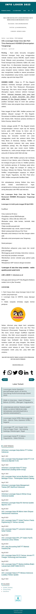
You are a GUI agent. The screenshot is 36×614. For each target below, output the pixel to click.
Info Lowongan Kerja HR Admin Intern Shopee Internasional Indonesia (17, 512)
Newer (5, 379)
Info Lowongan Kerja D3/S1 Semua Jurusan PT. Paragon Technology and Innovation (18, 556)
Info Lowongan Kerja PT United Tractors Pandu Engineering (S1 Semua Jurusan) (18, 521)
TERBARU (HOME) (5, 10)
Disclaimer (6, 591)
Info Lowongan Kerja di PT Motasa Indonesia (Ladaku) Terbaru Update (17, 574)
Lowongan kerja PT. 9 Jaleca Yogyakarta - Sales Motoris (14, 437)
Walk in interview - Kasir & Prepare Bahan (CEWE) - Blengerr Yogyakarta (18, 401)
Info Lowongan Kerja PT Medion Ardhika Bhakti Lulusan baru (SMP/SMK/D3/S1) (18, 565)
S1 (32, 10)
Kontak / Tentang (7, 587)
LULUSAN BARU (17, 10)
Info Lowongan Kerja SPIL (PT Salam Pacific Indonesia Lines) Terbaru (17, 539)
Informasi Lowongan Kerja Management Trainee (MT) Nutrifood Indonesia (15, 486)
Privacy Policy (7, 589)
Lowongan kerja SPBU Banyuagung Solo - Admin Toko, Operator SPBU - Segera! (17, 420)
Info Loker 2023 (18, 4)
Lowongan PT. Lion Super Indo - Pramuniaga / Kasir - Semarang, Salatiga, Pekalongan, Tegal (15, 429)
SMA (24, 10)
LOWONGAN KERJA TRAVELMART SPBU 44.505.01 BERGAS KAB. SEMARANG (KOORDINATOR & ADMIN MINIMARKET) (16, 410)
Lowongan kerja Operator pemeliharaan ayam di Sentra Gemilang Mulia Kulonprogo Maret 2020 (17, 392)
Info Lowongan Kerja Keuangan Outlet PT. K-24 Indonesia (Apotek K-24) (18, 460)
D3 (29, 10)
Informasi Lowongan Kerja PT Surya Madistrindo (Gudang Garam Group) (14, 469)
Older (31, 379)
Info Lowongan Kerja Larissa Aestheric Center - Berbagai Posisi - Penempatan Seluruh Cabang (18, 477)
